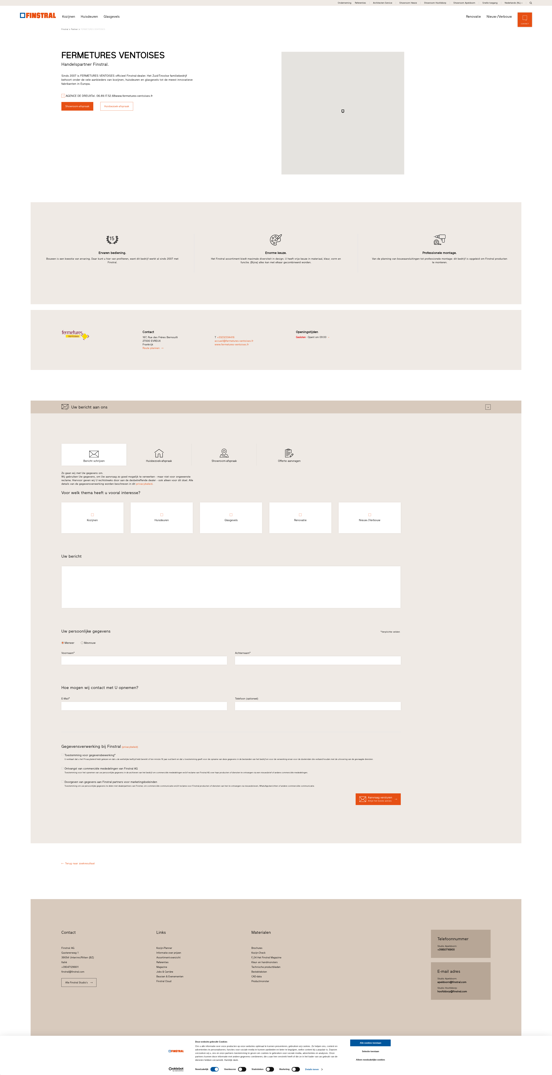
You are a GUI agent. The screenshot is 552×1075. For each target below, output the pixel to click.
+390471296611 (70, 967)
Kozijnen (68, 17)
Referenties (360, 3)
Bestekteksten (259, 971)
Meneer (69, 643)
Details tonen (312, 1069)
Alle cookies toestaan (370, 1043)
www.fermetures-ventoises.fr (232, 344)
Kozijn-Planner (164, 948)
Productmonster (260, 981)
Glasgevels (112, 17)
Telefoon (246, 698)
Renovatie (473, 17)
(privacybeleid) (130, 746)
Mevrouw (90, 643)
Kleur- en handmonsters (264, 962)
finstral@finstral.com (72, 971)
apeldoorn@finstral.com (451, 982)
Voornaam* (68, 653)
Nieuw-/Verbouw (499, 17)
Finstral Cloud (163, 981)
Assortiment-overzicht (168, 957)
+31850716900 (446, 949)
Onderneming (344, 3)
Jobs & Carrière (164, 971)
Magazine (161, 967)
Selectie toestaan (370, 1051)
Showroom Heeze (408, 3)
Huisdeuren (89, 17)
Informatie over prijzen (168, 952)
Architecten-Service (382, 3)
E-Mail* (65, 698)
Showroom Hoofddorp (435, 3)
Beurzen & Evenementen (169, 976)
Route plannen (151, 348)
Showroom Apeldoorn (464, 3)
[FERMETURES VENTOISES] (97, 335)
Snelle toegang (490, 3)
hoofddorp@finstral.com (452, 991)
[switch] (242, 1069)
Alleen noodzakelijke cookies (370, 1059)
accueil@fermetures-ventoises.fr (234, 340)
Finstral (64, 29)
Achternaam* (243, 653)
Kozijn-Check (258, 952)
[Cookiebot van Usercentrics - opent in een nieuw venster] (176, 1069)
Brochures (256, 948)
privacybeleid (144, 483)
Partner (74, 29)
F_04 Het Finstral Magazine (266, 957)
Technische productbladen (265, 967)
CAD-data (256, 976)
